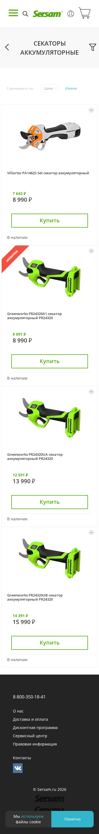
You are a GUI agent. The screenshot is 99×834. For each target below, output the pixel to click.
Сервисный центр (30, 735)
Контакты (22, 757)
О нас (18, 711)
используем (32, 816)
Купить (50, 220)
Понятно (72, 819)
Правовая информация (35, 744)
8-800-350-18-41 (29, 697)
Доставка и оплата (30, 719)
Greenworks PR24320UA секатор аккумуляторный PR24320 (35, 456)
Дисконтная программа (35, 727)
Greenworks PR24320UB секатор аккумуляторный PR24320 (35, 597)
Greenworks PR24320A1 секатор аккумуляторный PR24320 (34, 315)
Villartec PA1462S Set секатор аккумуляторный (48, 172)
